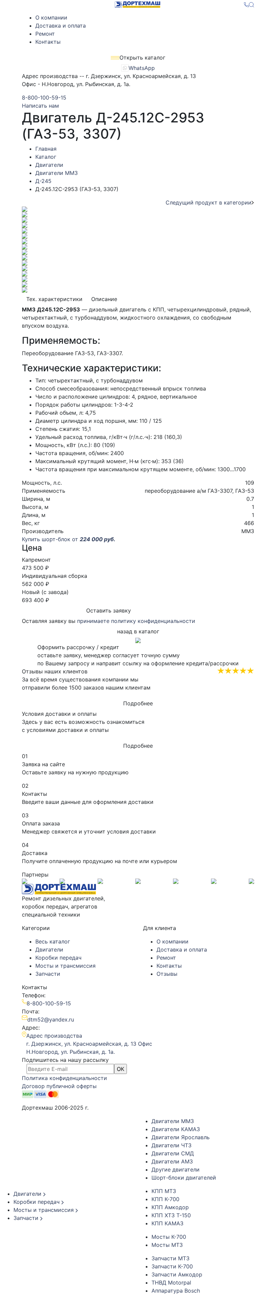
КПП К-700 (165, 1199)
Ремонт (45, 33)
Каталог (45, 156)
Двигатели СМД (172, 1153)
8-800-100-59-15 (44, 97)
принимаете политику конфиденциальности (136, 621)
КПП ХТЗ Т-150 (171, 1215)
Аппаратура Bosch (175, 1290)
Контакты (48, 41)
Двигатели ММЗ (56, 173)
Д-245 (43, 181)
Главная (46, 148)
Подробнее (138, 703)
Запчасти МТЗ (170, 1258)
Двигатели (49, 164)
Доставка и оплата (60, 25)
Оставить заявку (108, 610)
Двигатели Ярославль (180, 1137)
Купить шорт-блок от (68, 539)
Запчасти (47, 973)
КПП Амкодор (170, 1207)
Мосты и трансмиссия (65, 965)
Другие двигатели (175, 1169)
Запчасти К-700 (172, 1266)
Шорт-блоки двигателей (183, 1177)
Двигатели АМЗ (172, 1161)
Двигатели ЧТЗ (171, 1145)
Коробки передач (58, 957)
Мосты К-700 (168, 1236)
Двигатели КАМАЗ (175, 1129)
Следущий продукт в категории (208, 202)
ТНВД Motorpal (171, 1282)
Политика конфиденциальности (64, 1078)
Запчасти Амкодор (176, 1274)
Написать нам (40, 105)
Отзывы (167, 973)
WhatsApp (142, 68)
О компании (51, 17)
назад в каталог (138, 631)
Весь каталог (52, 941)
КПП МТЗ (163, 1191)
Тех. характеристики (54, 299)
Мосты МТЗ (167, 1244)
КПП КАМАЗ (167, 1223)
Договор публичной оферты (59, 1086)
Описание (104, 299)
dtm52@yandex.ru (50, 1019)
